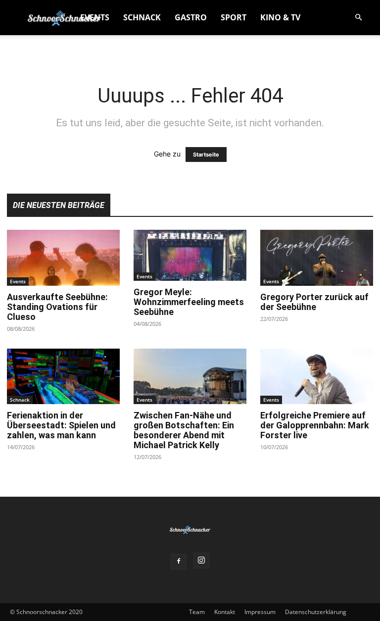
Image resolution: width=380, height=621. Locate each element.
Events (94, 17)
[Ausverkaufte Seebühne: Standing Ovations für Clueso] (63, 258)
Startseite (206, 154)
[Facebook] (179, 561)
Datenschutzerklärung (315, 612)
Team (197, 612)
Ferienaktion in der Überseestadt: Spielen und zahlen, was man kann (61, 425)
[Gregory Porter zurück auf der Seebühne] (316, 258)
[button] (358, 17)
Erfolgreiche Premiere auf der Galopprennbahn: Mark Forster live (314, 425)
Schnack (142, 17)
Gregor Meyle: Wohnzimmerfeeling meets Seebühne (189, 302)
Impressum (260, 612)
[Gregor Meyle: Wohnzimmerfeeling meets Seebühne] (190, 255)
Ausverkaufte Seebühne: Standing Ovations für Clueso (57, 307)
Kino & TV (280, 17)
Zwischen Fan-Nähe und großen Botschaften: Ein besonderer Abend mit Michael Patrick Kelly (184, 430)
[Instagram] (201, 561)
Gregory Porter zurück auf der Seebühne (314, 302)
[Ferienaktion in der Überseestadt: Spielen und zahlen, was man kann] (63, 377)
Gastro (191, 17)
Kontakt (224, 612)
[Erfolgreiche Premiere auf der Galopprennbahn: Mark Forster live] (316, 377)
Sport (233, 17)
